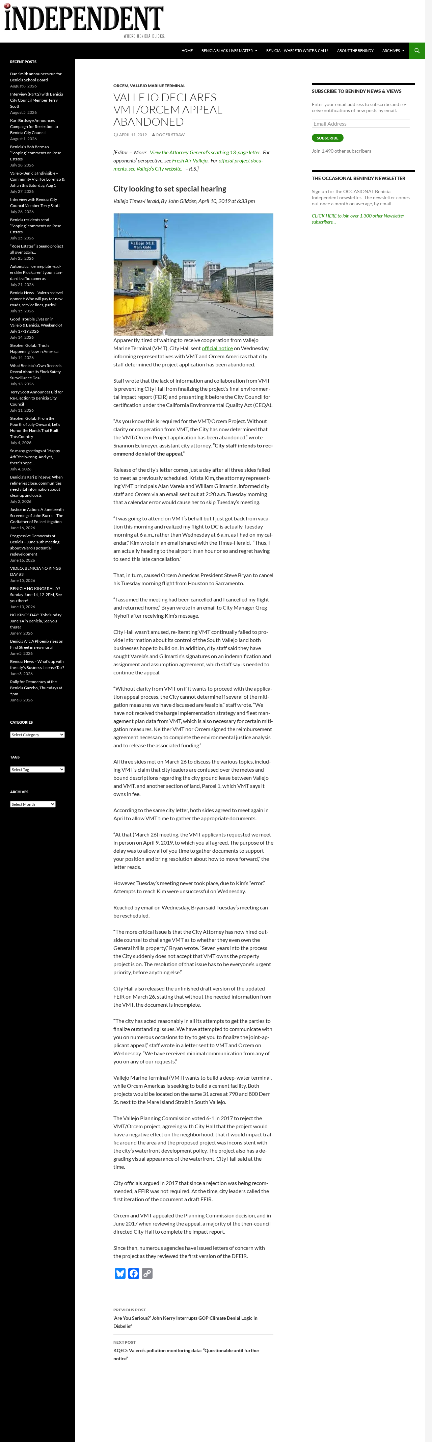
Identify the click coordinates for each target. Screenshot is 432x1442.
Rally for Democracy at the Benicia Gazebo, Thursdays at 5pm (36, 687)
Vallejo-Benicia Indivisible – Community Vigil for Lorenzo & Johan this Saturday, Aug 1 (37, 179)
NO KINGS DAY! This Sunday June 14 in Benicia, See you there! (35, 620)
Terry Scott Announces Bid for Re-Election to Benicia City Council (36, 398)
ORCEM (120, 85)
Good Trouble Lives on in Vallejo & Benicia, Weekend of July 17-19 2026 (36, 325)
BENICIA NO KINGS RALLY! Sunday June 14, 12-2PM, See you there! (36, 594)
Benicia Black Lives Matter (227, 50)
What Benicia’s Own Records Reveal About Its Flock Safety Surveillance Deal (35, 371)
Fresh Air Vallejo (190, 160)
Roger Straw (170, 134)
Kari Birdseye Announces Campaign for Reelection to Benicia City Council (34, 126)
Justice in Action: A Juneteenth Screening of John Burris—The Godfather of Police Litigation (37, 515)
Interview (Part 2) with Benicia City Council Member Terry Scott (36, 100)
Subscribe (328, 137)
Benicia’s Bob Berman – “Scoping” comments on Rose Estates (35, 152)
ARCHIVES (391, 50)
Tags (15, 757)
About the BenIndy (355, 50)
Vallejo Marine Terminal (157, 85)
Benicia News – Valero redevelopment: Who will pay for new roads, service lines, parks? (37, 298)
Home (187, 50)
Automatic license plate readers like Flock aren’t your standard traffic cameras (36, 272)
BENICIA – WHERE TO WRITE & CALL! (297, 50)
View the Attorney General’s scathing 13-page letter (205, 152)
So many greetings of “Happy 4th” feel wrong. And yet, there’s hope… (35, 456)
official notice (217, 348)
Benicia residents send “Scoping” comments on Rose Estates (35, 225)
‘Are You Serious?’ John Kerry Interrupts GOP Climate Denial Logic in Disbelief (185, 1318)
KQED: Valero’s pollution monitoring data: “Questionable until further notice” (186, 1350)
